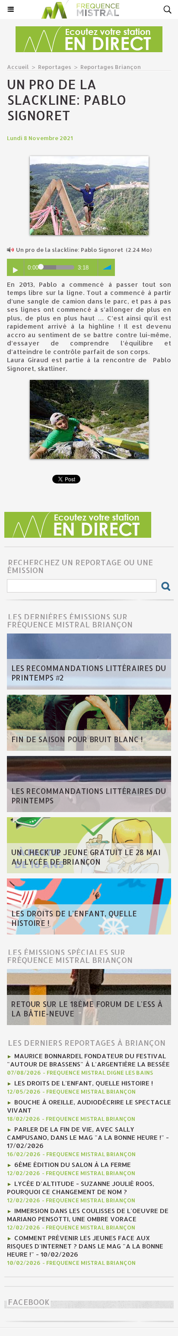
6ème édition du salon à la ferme (72, 1164)
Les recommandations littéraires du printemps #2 (88, 672)
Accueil (18, 66)
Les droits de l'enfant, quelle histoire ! (74, 918)
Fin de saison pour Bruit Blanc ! (77, 739)
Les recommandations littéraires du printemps (88, 795)
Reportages (54, 66)
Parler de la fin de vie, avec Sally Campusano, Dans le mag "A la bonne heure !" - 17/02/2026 (88, 1137)
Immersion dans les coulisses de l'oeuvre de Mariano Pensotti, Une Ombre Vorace (87, 1215)
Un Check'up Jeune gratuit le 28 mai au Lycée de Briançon (86, 856)
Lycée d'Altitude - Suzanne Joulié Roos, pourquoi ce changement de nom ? (80, 1187)
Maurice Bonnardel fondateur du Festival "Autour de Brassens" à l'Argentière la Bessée (88, 1060)
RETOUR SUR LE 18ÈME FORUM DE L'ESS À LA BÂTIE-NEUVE (87, 1008)
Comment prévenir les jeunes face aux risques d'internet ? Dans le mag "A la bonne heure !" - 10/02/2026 (85, 1246)
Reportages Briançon (110, 66)
